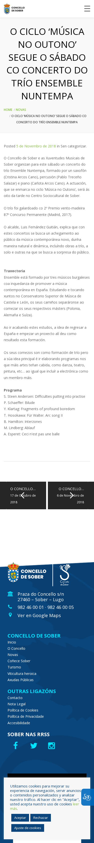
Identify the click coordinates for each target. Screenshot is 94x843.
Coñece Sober (19, 660)
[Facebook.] (16, 746)
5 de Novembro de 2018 (36, 146)
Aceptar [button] (20, 817)
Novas (21, 110)
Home (8, 110)
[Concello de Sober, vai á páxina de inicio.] (14, 8)
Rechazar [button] (40, 817)
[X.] (34, 746)
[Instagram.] (52, 746)
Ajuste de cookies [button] (27, 828)
